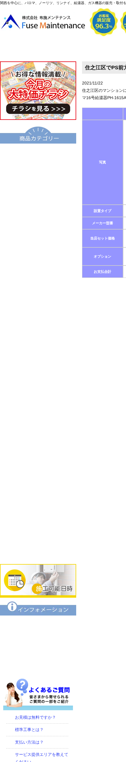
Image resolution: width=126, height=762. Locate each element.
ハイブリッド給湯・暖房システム (38, 213)
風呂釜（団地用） (38, 293)
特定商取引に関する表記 (38, 645)
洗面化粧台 (38, 352)
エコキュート (38, 153)
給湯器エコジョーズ (38, 193)
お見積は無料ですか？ (35, 717)
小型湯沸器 (38, 273)
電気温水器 (38, 253)
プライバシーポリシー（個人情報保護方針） (38, 665)
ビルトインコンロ (38, 432)
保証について (38, 625)
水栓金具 (38, 412)
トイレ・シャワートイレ (38, 332)
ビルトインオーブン (38, 472)
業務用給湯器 (38, 313)
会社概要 (80, 49)
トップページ (27, 49)
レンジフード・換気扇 (38, 491)
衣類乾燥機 (38, 372)
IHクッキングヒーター (38, 452)
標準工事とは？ (29, 729)
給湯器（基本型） (38, 173)
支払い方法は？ (29, 742)
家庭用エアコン (38, 531)
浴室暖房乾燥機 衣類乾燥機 (38, 392)
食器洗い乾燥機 (38, 511)
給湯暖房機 (38, 233)
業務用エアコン (38, 551)
